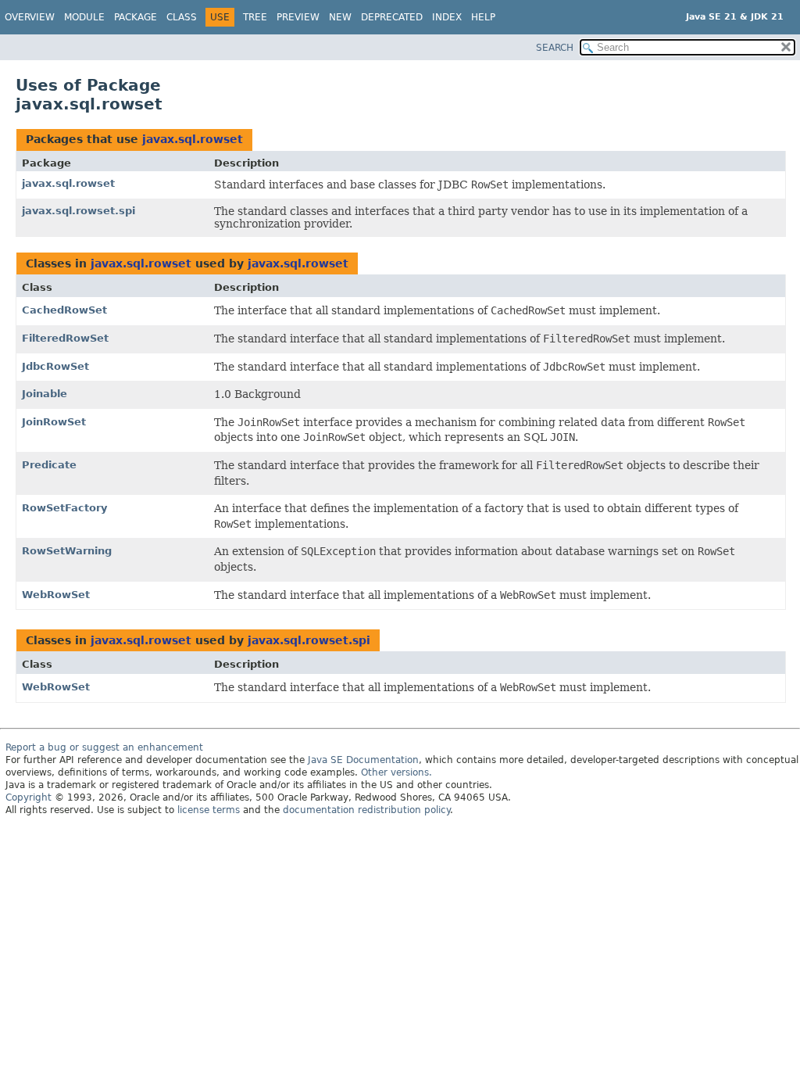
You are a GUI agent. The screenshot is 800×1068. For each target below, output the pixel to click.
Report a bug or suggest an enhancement (104, 747)
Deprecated (392, 17)
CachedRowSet (64, 310)
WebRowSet (56, 594)
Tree (255, 17)
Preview (298, 17)
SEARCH (554, 47)
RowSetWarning (67, 551)
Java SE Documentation (363, 759)
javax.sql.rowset (192, 139)
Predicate (49, 465)
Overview (30, 17)
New (340, 17)
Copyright (28, 797)
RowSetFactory (64, 508)
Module (84, 17)
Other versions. (396, 772)
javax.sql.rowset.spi (78, 211)
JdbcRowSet (55, 366)
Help (483, 17)
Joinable (44, 394)
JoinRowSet (54, 422)
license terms (208, 810)
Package (135, 17)
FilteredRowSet (65, 338)
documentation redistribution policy (366, 810)
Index (447, 17)
